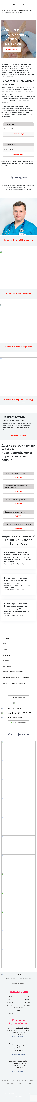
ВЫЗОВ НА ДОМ (20, 703)
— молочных (9, 124)
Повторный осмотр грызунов (15, 473)
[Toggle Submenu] (32, 638)
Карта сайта (18, 1008)
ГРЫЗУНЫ (10, 1083)
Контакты (10, 1013)
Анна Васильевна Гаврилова (18, 346)
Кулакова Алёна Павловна (18, 293)
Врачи (27, 999)
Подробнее (18, 477)
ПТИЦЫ (18, 1083)
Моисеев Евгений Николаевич (18, 240)
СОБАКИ (5, 1080)
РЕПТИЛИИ (27, 1083)
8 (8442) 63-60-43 (18, 5)
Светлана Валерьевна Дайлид (18, 400)
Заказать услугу (12, 49)
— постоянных (10, 144)
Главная (10, 997)
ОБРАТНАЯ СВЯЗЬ (18, 984)
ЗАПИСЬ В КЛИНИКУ (20, 697)
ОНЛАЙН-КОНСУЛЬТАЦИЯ (19, 722)
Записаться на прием (18, 435)
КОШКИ (12, 1080)
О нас (27, 997)
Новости (10, 1002)
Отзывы (27, 1005)
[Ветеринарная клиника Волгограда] (16, 2)
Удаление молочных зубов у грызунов (18, 524)
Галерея (27, 1002)
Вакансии (10, 1005)
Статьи (18, 1011)
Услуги (10, 999)
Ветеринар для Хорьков (25, 1080)
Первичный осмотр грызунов (15, 500)
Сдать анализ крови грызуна (15, 512)
